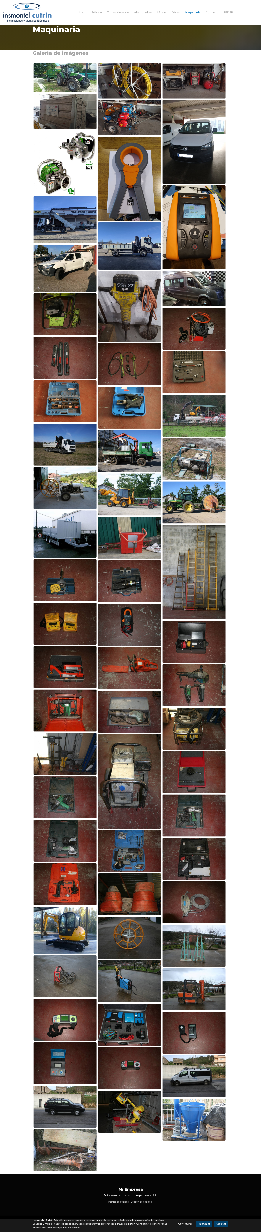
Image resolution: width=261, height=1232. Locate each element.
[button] (96, 12)
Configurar (185, 1223)
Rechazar (204, 1223)
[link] (27, 12)
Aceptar (221, 1223)
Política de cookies (118, 1201)
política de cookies (69, 1227)
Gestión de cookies (141, 1201)
